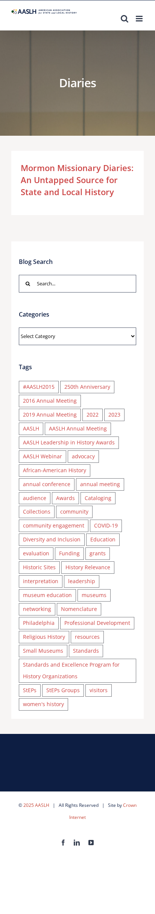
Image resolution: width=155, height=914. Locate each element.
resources (87, 636)
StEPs (29, 690)
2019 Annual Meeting (50, 414)
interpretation (40, 581)
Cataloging (98, 498)
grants (98, 553)
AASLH (31, 428)
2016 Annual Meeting (50, 400)
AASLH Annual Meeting (78, 428)
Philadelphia (39, 622)
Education (102, 539)
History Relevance (87, 567)
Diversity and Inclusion (52, 539)
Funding (69, 553)
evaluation (36, 553)
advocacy (83, 456)
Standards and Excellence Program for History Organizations (71, 670)
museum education (47, 595)
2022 (93, 414)
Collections (36, 511)
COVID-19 (106, 525)
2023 (114, 414)
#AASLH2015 (39, 386)
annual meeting (100, 484)
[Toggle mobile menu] (140, 19)
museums (94, 595)
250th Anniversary (87, 386)
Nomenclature (79, 608)
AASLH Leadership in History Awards (69, 442)
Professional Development (97, 622)
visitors (99, 690)
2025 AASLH (36, 805)
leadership (81, 581)
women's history (43, 704)
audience (34, 498)
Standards (86, 650)
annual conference (46, 484)
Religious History (44, 636)
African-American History (54, 470)
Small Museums (43, 650)
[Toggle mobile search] (124, 19)
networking (37, 608)
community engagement (53, 525)
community (74, 511)
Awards (65, 498)
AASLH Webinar (42, 456)
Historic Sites (39, 567)
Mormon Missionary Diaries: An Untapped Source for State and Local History (77, 179)
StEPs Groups (63, 690)
